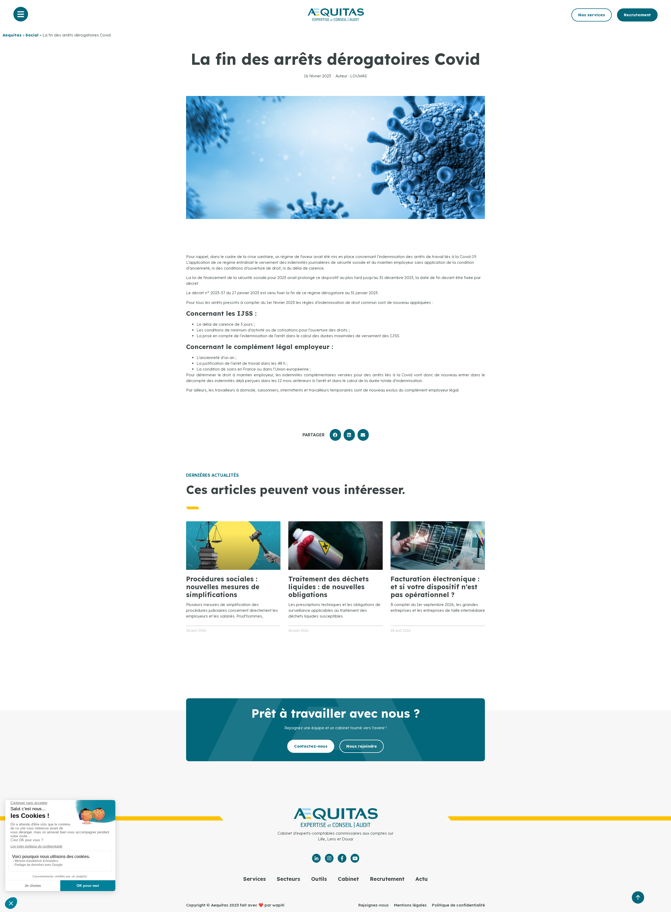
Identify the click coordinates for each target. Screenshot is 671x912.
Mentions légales (410, 905)
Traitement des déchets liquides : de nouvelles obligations (328, 587)
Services (254, 879)
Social (32, 35)
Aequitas (12, 35)
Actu (421, 879)
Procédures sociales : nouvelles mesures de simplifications (222, 587)
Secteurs (288, 879)
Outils (319, 879)
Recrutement (387, 879)
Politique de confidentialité (458, 905)
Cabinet (348, 879)
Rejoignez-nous (373, 905)
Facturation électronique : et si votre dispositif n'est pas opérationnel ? (435, 587)
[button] (335, 435)
